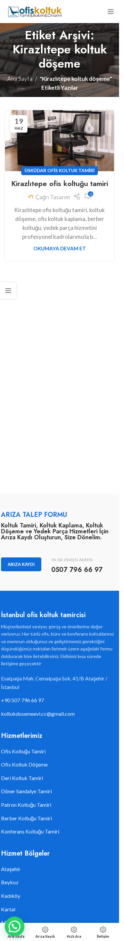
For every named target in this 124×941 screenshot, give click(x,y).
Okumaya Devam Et (59, 248)
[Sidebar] (8, 290)
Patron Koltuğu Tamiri (26, 804)
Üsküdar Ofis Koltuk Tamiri (59, 170)
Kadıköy (10, 896)
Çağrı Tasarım (52, 197)
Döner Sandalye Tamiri (26, 791)
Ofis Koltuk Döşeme (24, 764)
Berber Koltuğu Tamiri (26, 818)
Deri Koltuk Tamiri (22, 778)
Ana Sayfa (19, 78)
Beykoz (10, 882)
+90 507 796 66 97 (22, 700)
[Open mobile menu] (110, 11)
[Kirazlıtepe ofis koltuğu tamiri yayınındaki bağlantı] (59, 140)
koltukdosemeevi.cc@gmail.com (38, 713)
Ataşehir (11, 869)
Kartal (8, 909)
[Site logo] (34, 10)
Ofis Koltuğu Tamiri (23, 751)
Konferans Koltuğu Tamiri (30, 831)
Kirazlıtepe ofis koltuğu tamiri (59, 183)
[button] (14, 926)
